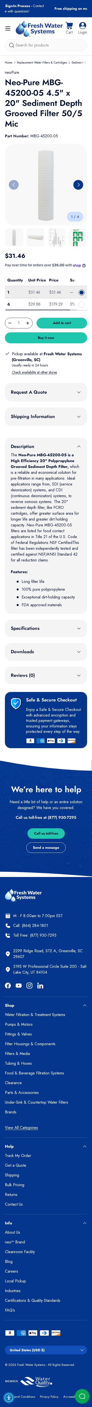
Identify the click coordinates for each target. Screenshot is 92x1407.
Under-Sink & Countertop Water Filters (36, 1102)
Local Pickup (15, 1281)
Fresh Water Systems (31, 1364)
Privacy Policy (49, 1396)
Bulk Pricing (14, 1185)
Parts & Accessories (22, 1092)
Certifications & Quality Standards (32, 1300)
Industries (13, 1291)
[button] (69, 28)
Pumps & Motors (19, 1024)
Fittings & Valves (18, 1034)
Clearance (13, 1083)
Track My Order (18, 1155)
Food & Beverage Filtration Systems (34, 1073)
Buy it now (46, 337)
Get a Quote (15, 1165)
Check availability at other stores (34, 372)
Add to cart (62, 322)
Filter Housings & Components (30, 1044)
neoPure (12, 72)
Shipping (12, 1175)
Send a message (46, 847)
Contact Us (14, 1204)
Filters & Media (17, 1053)
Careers (11, 1271)
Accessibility (71, 1396)
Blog (9, 1261)
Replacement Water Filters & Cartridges (42, 62)
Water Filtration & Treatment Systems (35, 1014)
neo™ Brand (15, 1242)
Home (8, 62)
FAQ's (10, 1310)
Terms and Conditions (20, 1396)
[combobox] (46, 45)
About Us (12, 1232)
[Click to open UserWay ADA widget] (8, 1397)
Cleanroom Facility (20, 1252)
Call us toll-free (46, 833)
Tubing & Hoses (18, 1063)
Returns (11, 1194)
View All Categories (21, 1127)
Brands (10, 1112)
